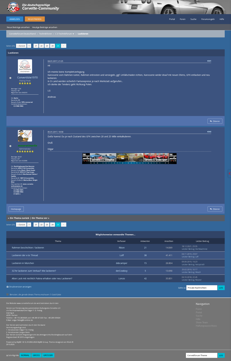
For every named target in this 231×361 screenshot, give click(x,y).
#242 (209, 131)
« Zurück (21, 46)
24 (52, 46)
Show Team (202, 322)
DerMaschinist (201, 249)
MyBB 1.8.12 (21, 342)
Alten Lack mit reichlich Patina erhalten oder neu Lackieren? (42, 278)
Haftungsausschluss (206, 325)
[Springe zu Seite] (63, 46)
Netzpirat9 (199, 264)
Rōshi (69, 342)
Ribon (122, 247)
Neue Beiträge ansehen (18, 27)
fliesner (198, 279)
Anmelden (14, 19)
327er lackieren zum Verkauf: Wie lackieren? (34, 270)
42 (145, 278)
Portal (172, 19)
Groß (36, 355)
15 (145, 263)
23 (47, 46)
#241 (209, 61)
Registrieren (34, 19)
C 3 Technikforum (63, 33)
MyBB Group (43, 342)
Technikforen (45, 33)
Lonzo (121, 278)
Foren (182, 19)
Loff (122, 255)
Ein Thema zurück (19, 218)
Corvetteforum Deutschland (22, 33)
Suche (193, 19)
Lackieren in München (23, 263)
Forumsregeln (208, 19)
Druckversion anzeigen (20, 286)
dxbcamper (121, 263)
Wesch (198, 272)
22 (41, 46)
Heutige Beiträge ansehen (44, 27)
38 (145, 255)
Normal (25, 355)
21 (36, 46)
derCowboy (121, 270)
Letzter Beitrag (188, 249)
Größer (48, 355)
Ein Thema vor (39, 218)
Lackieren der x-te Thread (25, 255)
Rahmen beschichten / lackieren (28, 247)
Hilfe (222, 19)
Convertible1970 (27, 77)
